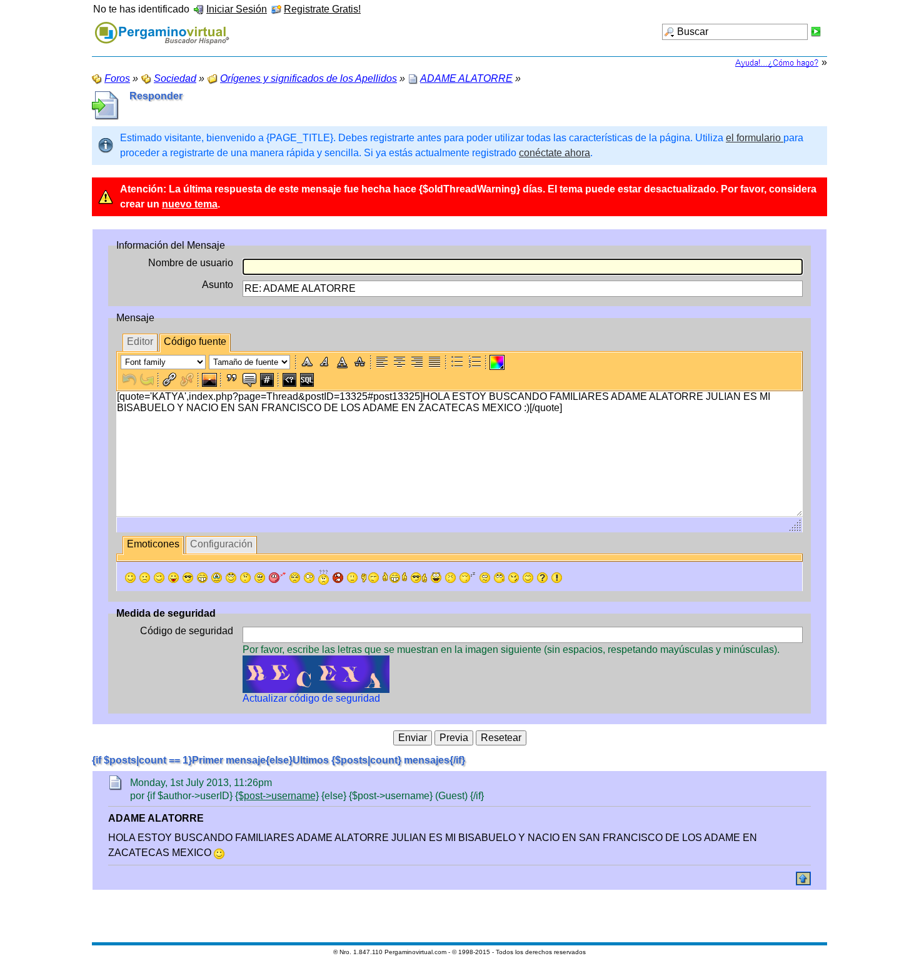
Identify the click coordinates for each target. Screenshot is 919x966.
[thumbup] (419, 577)
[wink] (159, 577)
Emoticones (153, 544)
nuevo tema (190, 204)
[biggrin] (202, 577)
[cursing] (338, 577)
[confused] (323, 577)
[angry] (294, 577)
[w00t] (436, 577)
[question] (542, 577)
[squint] (528, 577)
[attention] (556, 577)
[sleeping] (468, 577)
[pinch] (450, 577)
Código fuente (195, 341)
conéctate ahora (554, 152)
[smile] (130, 577)
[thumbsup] (395, 577)
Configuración (221, 544)
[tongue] (173, 577)
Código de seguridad (186, 630)
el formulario (754, 137)
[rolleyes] (231, 577)
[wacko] (485, 577)
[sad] (144, 577)
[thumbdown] (370, 577)
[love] (277, 577)
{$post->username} (277, 795)
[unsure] (259, 577)
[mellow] (352, 577)
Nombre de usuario (190, 262)
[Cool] (188, 577)
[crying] (216, 577)
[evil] (513, 577)
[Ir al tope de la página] (803, 878)
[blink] (309, 577)
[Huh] (245, 577)
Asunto (217, 284)
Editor (140, 341)
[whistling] (499, 577)
